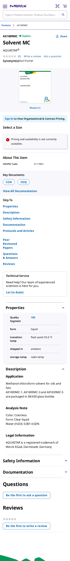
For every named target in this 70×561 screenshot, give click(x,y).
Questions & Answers (10, 256)
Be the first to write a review (28, 527)
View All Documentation (20, 191)
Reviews (9, 264)
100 (33, 317)
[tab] (9, 25)
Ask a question (52, 56)
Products (6, 25)
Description (11, 212)
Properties (10, 206)
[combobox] (35, 15)
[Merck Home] (18, 6)
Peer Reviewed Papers (10, 244)
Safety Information (16, 219)
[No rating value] (10, 56)
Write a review (32, 56)
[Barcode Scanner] (57, 6)
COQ (23, 182)
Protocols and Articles (18, 231)
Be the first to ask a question (26, 495)
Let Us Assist (15, 292)
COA (9, 182)
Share (63, 36)
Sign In (9, 118)
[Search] (63, 15)
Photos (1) (35, 107)
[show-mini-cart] (64, 6)
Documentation (14, 225)
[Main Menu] (5, 6)
